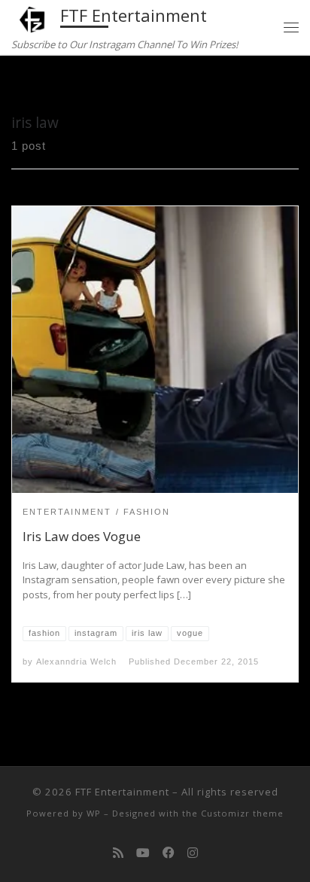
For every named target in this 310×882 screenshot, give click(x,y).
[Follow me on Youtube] (143, 853)
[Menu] (291, 27)
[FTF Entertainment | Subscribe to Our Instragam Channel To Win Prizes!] (33, 18)
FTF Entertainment (122, 791)
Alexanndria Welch (76, 661)
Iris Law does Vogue (82, 536)
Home (26, 84)
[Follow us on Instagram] (192, 853)
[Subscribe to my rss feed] (118, 853)
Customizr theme (242, 813)
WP (94, 813)
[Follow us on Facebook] (169, 853)
